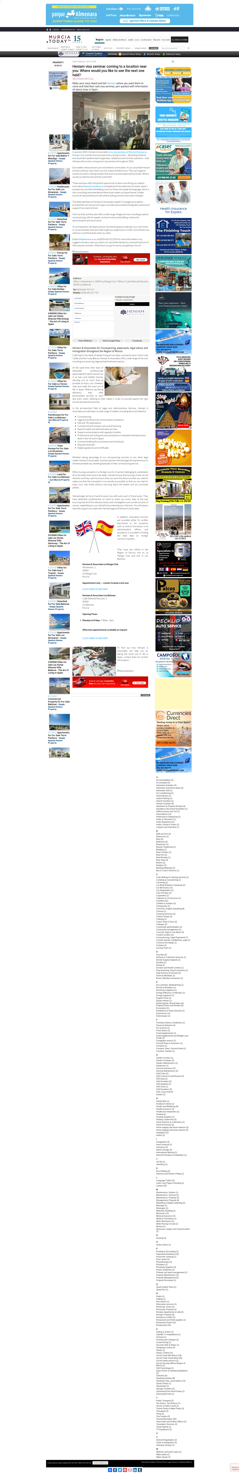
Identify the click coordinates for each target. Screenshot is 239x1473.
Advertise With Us (186, 1462)
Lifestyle (108, 48)
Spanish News (141, 48)
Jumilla (130, 40)
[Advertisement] (173, 693)
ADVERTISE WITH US (68, 30)
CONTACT (56, 30)
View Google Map (111, 340)
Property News (123, 48)
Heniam (111, 83)
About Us (175, 1462)
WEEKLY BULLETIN (83, 30)
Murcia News (53, 48)
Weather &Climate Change (67, 48)
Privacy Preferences (100, 1463)
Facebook (137, 340)
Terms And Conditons (148, 1462)
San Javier (166, 40)
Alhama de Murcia (119, 40)
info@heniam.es (86, 239)
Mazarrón (156, 40)
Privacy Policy (161, 1462)
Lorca (137, 40)
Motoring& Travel (96, 48)
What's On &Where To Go (82, 48)
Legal (169, 1462)
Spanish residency (92, 186)
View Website (85, 340)
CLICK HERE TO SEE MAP (95, 589)
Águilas (108, 40)
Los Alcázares (146, 40)
